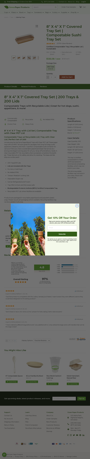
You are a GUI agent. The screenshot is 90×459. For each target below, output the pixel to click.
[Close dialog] (77, 205)
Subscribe (62, 234)
